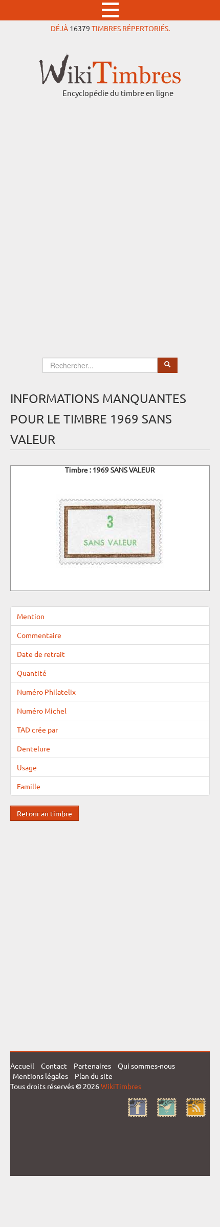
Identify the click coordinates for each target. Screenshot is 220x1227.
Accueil (22, 1065)
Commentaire (39, 635)
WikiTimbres (121, 1086)
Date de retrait (41, 653)
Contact (54, 1065)
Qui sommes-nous (146, 1065)
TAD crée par (37, 729)
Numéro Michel (42, 710)
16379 (80, 28)
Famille (28, 786)
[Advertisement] (110, 218)
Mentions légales (40, 1075)
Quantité (32, 672)
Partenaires (92, 1065)
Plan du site (94, 1075)
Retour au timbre (44, 813)
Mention (31, 616)
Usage (27, 767)
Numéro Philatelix (46, 691)
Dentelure (33, 748)
